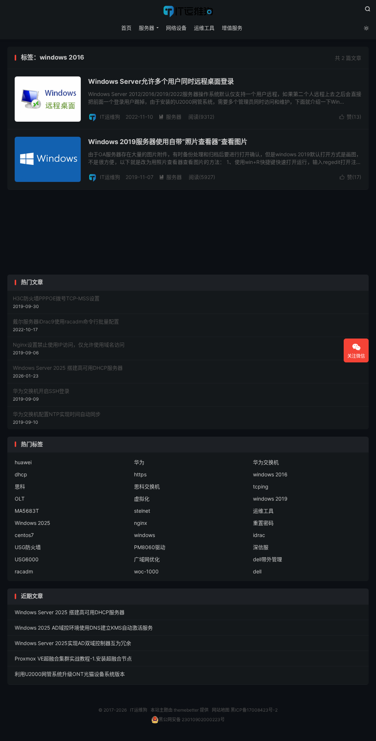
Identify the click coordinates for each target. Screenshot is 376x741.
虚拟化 (141, 498)
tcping (260, 486)
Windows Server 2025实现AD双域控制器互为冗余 (73, 643)
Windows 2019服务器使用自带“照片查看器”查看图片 (167, 142)
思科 (20, 486)
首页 (126, 28)
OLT (20, 498)
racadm (24, 571)
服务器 (146, 28)
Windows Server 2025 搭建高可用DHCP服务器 (69, 612)
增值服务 (232, 28)
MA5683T (27, 511)
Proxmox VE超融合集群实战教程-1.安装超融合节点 (73, 658)
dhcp (21, 474)
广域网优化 (147, 559)
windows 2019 (270, 498)
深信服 (260, 547)
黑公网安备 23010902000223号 (192, 719)
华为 (139, 462)
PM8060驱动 (149, 547)
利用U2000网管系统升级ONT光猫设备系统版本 (70, 674)
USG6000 (27, 559)
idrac (259, 535)
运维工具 (204, 28)
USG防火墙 (28, 547)
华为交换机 (266, 462)
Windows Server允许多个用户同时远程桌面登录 (161, 81)
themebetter (186, 710)
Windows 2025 (32, 523)
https (140, 474)
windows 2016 (270, 474)
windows (144, 535)
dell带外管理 (267, 559)
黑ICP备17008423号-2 (254, 710)
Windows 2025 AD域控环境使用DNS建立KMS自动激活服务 (84, 627)
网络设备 (176, 28)
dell (257, 571)
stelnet (142, 511)
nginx (140, 523)
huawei (23, 462)
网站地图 (220, 710)
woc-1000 (146, 571)
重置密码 (263, 523)
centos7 (24, 535)
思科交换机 (147, 486)
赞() (350, 117)
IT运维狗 (188, 11)
